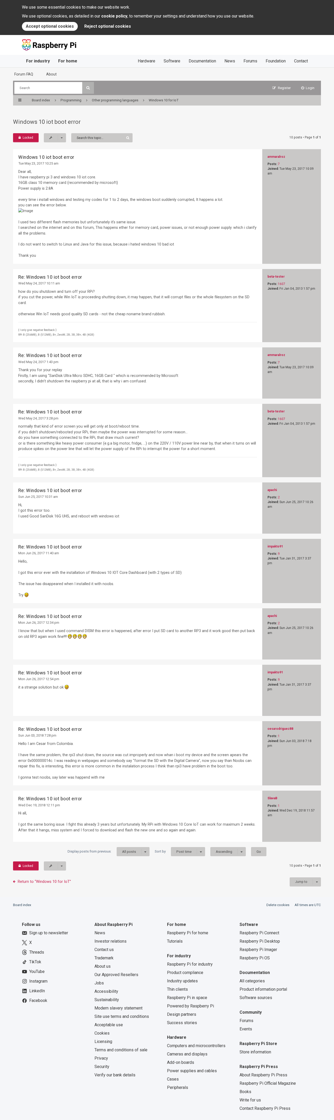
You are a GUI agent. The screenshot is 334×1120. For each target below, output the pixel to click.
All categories (252, 980)
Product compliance (185, 972)
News (229, 61)
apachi (272, 490)
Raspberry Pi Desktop (260, 941)
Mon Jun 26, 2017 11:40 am (38, 553)
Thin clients (177, 989)
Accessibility (106, 991)
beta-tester (276, 276)
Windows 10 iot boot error (47, 122)
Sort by (173, 851)
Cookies (102, 1033)
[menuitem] (308, 88)
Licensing (103, 1041)
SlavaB (272, 798)
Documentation (202, 61)
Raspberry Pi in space (187, 997)
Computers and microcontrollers (196, 1045)
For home (67, 61)
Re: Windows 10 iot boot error (50, 277)
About (51, 74)
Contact (301, 61)
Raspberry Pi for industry (190, 964)
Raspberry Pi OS (255, 957)
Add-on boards (180, 1062)
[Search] (88, 88)
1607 (281, 284)
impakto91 (275, 546)
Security (101, 1066)
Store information (255, 1051)
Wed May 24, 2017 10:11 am (39, 283)
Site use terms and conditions (121, 1016)
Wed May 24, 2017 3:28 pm (38, 418)
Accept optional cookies (50, 26)
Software (172, 61)
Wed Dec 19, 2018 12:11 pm (39, 805)
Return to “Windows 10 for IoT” (44, 881)
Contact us (104, 949)
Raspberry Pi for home (187, 932)
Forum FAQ (23, 74)
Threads (36, 952)
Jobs (99, 983)
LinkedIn (37, 990)
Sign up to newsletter (48, 932)
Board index (22, 905)
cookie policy (114, 16)
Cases (173, 1079)
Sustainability (106, 999)
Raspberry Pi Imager (258, 949)
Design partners (181, 1014)
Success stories (182, 1022)
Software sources (256, 997)
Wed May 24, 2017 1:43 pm (38, 362)
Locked (28, 137)
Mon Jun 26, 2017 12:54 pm (38, 679)
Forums (250, 61)
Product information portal (263, 989)
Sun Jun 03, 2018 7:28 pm (37, 735)
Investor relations (110, 941)
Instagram (38, 981)
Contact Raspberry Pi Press (265, 1108)
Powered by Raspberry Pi (190, 1006)
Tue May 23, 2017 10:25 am (38, 163)
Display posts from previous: (102, 851)
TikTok (35, 961)
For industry (38, 61)
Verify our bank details (114, 1074)
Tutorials (175, 941)
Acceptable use (108, 1024)
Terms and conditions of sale (120, 1049)
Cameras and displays (187, 1054)
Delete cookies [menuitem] (277, 905)
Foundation (276, 61)
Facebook (38, 1000)
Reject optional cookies (107, 26)
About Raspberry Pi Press (263, 1074)
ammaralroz (276, 157)
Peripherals (177, 1087)
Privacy (101, 1058)
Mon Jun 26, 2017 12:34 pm (38, 623)
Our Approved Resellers (116, 974)
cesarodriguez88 (280, 729)
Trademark (104, 957)
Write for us (250, 1100)
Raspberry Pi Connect (259, 932)
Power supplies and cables (192, 1070)
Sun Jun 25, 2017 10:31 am (38, 497)
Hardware (146, 61)
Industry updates (182, 980)
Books (245, 1091)
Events (246, 1028)
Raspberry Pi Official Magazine (268, 1083)
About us (102, 966)
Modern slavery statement (118, 1008)
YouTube (37, 971)
